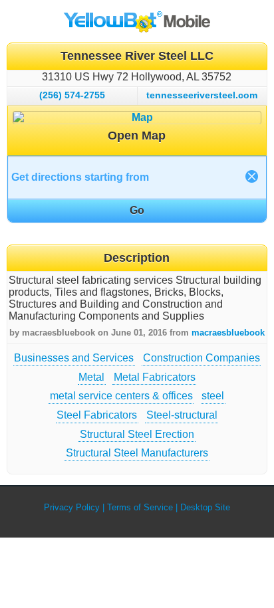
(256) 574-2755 (72, 95)
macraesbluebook (228, 333)
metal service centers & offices (121, 395)
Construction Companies (201, 357)
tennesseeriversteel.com (201, 95)
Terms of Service (140, 507)
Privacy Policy (72, 507)
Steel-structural (181, 415)
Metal (91, 377)
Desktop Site (205, 507)
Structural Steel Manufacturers (137, 452)
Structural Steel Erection (137, 434)
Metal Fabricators (155, 377)
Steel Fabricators (97, 415)
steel (213, 395)
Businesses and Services (74, 357)
